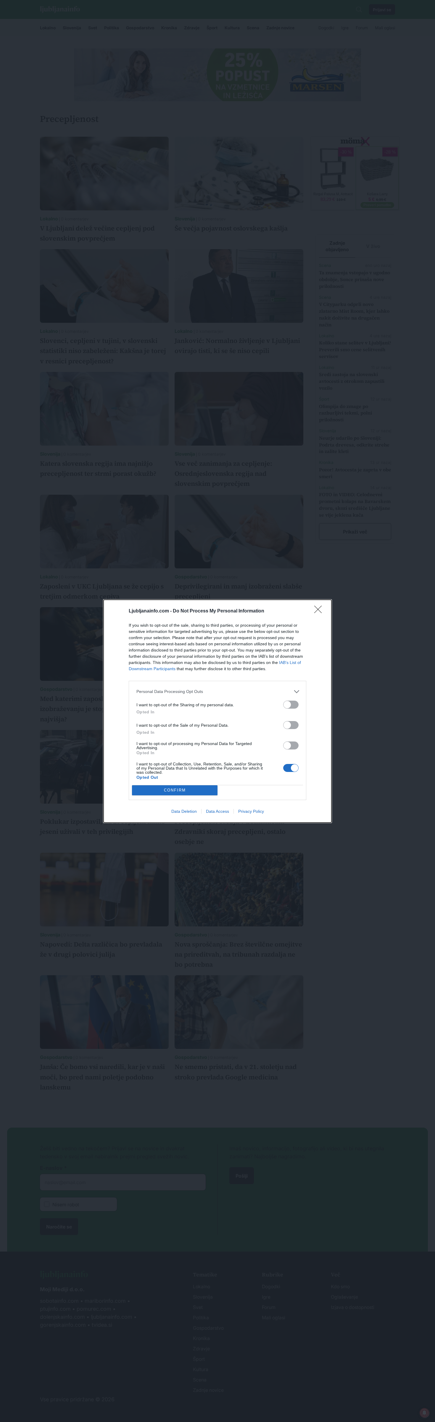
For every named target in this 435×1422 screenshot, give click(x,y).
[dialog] (217, 711)
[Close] (320, 611)
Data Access (217, 811)
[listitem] (217, 692)
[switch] (291, 705)
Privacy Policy (251, 811)
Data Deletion (184, 811)
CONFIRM (175, 790)
